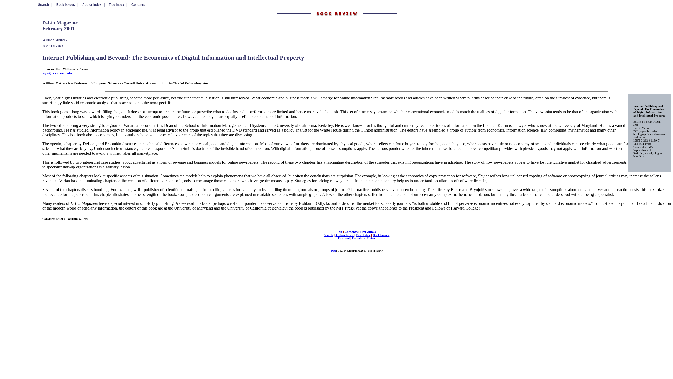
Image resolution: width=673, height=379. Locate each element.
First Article (368, 231)
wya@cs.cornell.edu (57, 73)
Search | (45, 5)
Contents (138, 5)
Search (328, 235)
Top (339, 231)
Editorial (344, 238)
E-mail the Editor (363, 238)
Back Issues (381, 235)
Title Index (363, 235)
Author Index (344, 235)
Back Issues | (67, 5)
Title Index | (118, 5)
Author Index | (93, 5)
